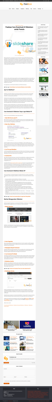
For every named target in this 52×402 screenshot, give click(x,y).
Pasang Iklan (23, 0)
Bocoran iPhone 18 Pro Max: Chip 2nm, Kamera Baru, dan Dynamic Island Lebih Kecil (42, 39)
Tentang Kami (7, 0)
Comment (5, 368)
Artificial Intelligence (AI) (31, 392)
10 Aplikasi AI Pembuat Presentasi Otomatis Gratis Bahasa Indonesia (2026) (42, 31)
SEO (28, 396)
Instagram (7, 299)
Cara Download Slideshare (9, 305)
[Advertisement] (26, 16)
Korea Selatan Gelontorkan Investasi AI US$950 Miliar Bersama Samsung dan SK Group (43, 42)
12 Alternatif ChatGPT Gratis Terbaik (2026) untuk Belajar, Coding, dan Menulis (43, 27)
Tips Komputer (35, 397)
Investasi (34, 8)
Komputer (17, 8)
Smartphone (22, 8)
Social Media (37, 396)
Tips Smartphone (41, 397)
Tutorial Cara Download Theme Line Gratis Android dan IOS (20, 268)
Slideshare (26, 305)
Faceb (26, 298)
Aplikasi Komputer (30, 391)
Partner (20, 0)
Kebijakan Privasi (16, 0)
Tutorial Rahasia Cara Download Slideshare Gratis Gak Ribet (20, 87)
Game (31, 8)
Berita (10, 8)
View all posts (6, 362)
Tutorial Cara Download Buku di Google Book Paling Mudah (20, 196)
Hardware (29, 393)
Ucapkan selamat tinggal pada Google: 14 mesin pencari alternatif (43, 74)
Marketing (27, 8)
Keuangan (41, 393)
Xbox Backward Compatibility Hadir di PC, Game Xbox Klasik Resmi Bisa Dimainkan (43, 49)
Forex (40, 392)
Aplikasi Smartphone (38, 391)
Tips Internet (18, 25)
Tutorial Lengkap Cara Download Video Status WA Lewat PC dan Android (43, 65)
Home (4, 0)
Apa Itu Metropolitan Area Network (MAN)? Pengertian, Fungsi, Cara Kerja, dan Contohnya (43, 35)
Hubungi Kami (11, 0)
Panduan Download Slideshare (19, 305)
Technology (39, 8)
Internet (13, 8)
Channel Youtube (7, 300)
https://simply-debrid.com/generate (16, 162)
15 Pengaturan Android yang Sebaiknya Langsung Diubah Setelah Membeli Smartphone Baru (43, 52)
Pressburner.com (21, 31)
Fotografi (43, 392)
